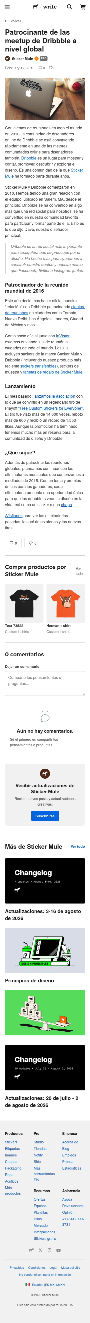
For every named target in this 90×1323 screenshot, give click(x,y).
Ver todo (79, 571)
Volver (15, 20)
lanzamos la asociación (54, 396)
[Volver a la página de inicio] (35, 7)
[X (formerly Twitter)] (40, 1250)
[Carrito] (83, 7)
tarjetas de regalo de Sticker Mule (52, 372)
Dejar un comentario (22, 666)
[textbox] (45, 328)
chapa (66, 504)
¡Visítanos (13, 515)
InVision (63, 336)
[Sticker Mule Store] (32, 1250)
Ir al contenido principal (3, 4)
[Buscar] (69, 7)
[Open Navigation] (7, 7)
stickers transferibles (38, 366)
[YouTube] (58, 1250)
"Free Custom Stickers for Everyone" (50, 408)
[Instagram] (50, 1250)
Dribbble (28, 158)
